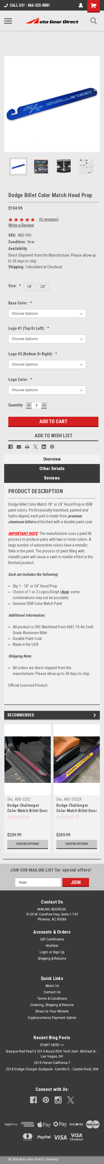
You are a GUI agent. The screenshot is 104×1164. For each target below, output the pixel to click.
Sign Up (58, 952)
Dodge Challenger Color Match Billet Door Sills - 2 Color (76, 808)
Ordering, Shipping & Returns (52, 1005)
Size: (14, 286)
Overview (52, 459)
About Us (52, 986)
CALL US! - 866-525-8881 (30, 5)
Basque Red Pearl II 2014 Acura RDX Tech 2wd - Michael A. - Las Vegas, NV (52, 1053)
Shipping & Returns (52, 959)
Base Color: (20, 303)
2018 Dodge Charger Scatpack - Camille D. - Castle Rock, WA (52, 1069)
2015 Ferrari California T (52, 1063)
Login (44, 952)
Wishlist (52, 946)
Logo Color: (20, 379)
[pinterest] (45, 1099)
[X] (35, 447)
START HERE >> (52, 1045)
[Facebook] (10, 447)
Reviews (52, 478)
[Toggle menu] (8, 21)
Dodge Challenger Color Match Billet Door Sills (27, 808)
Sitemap (52, 1159)
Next (96, 104)
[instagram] (58, 1099)
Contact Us (52, 992)
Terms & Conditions (52, 999)
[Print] (27, 447)
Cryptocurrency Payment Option (52, 1018)
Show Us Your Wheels (52, 1011)
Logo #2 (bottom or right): (32, 354)
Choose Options (27, 843)
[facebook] (33, 1099)
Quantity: (15, 405)
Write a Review (21, 225)
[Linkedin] (44, 447)
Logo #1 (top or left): (28, 328)
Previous (8, 104)
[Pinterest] (52, 447)
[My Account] (80, 5)
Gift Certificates (52, 939)
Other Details (52, 468)
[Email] (19, 447)
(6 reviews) (49, 219)
